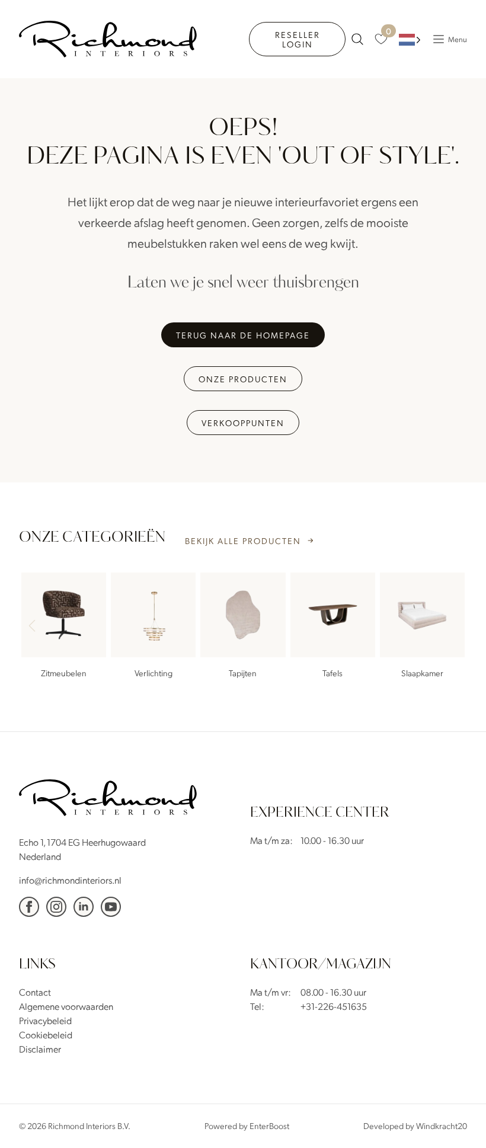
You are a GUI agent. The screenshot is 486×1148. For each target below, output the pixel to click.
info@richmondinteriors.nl (70, 880)
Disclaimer (40, 1049)
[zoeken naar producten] (357, 39)
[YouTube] (111, 907)
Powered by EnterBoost (246, 1125)
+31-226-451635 (333, 1006)
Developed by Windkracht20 (415, 1125)
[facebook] (29, 907)
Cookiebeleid (45, 1034)
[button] (453, 627)
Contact (35, 992)
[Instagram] (56, 907)
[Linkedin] (83, 907)
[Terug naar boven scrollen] (459, 1121)
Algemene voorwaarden (66, 1006)
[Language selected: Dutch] (410, 39)
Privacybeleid (45, 1020)
